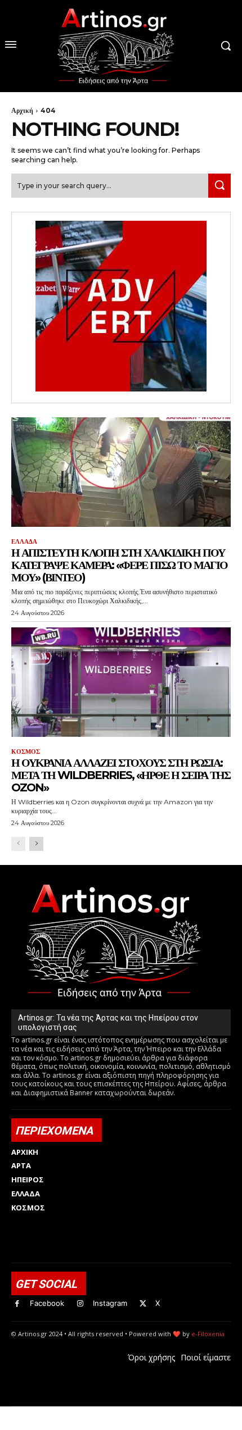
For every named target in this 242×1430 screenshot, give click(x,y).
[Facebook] (17, 1304)
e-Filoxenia (208, 1333)
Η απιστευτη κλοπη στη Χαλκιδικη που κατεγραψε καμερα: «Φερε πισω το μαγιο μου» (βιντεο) (119, 565)
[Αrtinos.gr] (121, 46)
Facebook (47, 1303)
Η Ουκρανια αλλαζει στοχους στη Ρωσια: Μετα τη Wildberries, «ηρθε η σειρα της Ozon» (120, 775)
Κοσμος (25, 751)
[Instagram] (80, 1304)
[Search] (219, 186)
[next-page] (36, 844)
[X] (143, 1304)
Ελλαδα (24, 541)
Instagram (110, 1303)
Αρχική (22, 110)
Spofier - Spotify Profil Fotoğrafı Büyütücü (88, 1412)
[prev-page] (18, 844)
